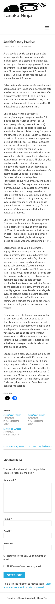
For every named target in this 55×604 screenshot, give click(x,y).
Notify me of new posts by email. (24, 566)
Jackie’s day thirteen (39, 446)
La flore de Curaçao (12, 429)
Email (8, 531)
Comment (10, 479)
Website (8, 543)
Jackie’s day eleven (36, 415)
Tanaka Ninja (18, 15)
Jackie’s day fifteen (12, 415)
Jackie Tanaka (24, 47)
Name (8, 518)
